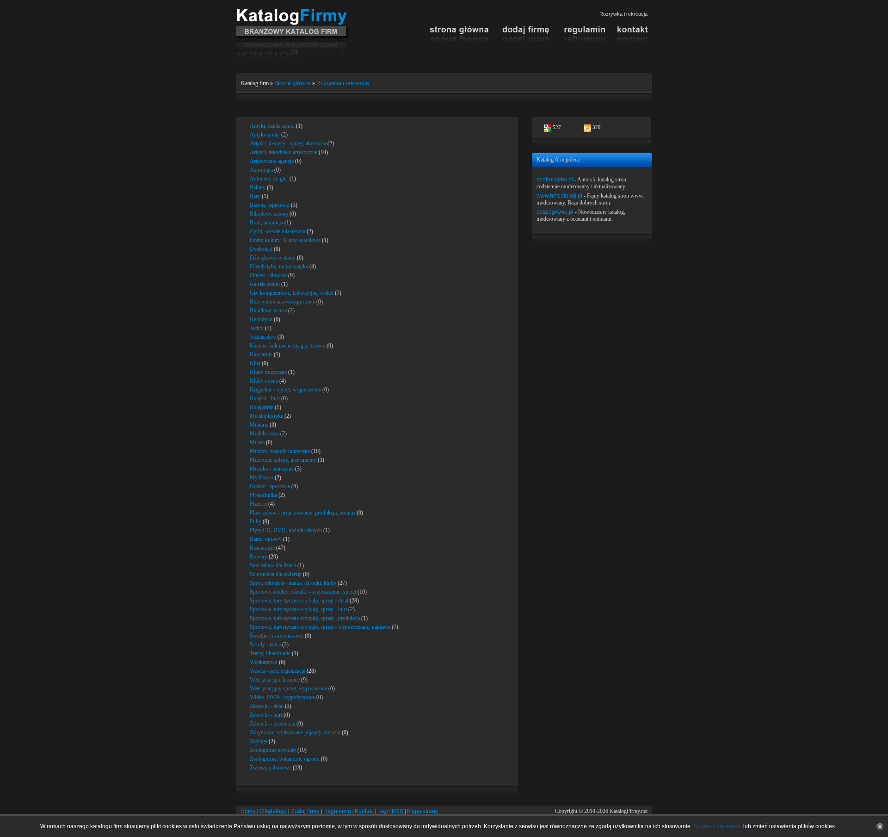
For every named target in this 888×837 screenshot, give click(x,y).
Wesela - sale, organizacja (277, 671)
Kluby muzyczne (268, 372)
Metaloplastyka (266, 416)
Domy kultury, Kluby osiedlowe (285, 240)
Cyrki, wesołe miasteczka (277, 231)
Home (248, 811)
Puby (255, 521)
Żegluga (258, 741)
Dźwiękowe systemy (273, 257)
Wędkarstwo (264, 662)
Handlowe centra (268, 310)
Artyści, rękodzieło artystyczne (283, 152)
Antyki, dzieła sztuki (272, 126)
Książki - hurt (265, 398)
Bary (255, 196)
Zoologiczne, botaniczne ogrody (285, 759)
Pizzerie (258, 504)
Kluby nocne (264, 381)
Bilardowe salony (269, 214)
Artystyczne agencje (272, 161)
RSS (397, 811)
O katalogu (273, 811)
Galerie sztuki (265, 284)
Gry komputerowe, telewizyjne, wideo (291, 293)
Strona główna (292, 83)
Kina (255, 363)
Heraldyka (261, 319)
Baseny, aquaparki (270, 205)
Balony (257, 187)
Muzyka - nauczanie (272, 468)
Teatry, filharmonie (270, 653)
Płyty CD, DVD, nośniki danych (286, 530)
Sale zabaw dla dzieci (273, 565)
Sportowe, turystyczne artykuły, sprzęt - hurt (298, 609)
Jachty (257, 328)
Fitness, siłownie (268, 275)
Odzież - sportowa (270, 486)
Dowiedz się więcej (717, 826)
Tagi (382, 811)
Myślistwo (261, 477)
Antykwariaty (265, 134)
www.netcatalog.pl (559, 195)
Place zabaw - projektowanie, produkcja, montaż (302, 512)
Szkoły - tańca (265, 644)
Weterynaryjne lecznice (275, 679)
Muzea (257, 442)
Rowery (258, 556)
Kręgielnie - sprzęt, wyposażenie (285, 389)
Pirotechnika (263, 495)
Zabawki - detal (267, 706)
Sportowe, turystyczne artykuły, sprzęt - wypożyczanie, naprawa (320, 627)
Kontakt (364, 811)
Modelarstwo (264, 433)
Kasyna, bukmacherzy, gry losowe (287, 345)
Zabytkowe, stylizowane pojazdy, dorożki (295, 732)
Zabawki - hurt (266, 715)
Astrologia (261, 170)
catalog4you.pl (555, 212)
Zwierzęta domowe (270, 767)
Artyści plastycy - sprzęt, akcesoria (288, 143)
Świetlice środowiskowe (276, 635)
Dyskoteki (261, 249)
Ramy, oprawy (266, 539)
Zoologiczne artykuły (273, 750)
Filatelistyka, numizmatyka (279, 266)
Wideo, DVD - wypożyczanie (282, 697)
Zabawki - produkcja (272, 723)
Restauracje (262, 548)
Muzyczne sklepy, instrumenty (283, 460)
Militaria (259, 425)
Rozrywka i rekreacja (342, 83)
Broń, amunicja (266, 222)
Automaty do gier (269, 178)
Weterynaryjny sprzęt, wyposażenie (288, 688)
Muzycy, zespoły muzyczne (280, 451)
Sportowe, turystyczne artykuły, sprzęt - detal (299, 600)
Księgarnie (261, 407)
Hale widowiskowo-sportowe (282, 301)
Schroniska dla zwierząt (276, 574)
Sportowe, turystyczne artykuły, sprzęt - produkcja (305, 618)
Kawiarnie (261, 354)
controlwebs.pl (554, 179)
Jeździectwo (263, 337)
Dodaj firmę (305, 811)
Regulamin (337, 811)
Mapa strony (422, 811)
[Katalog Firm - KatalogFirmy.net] (292, 12)
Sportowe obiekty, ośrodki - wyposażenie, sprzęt (303, 592)
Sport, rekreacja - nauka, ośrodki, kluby (293, 583)
